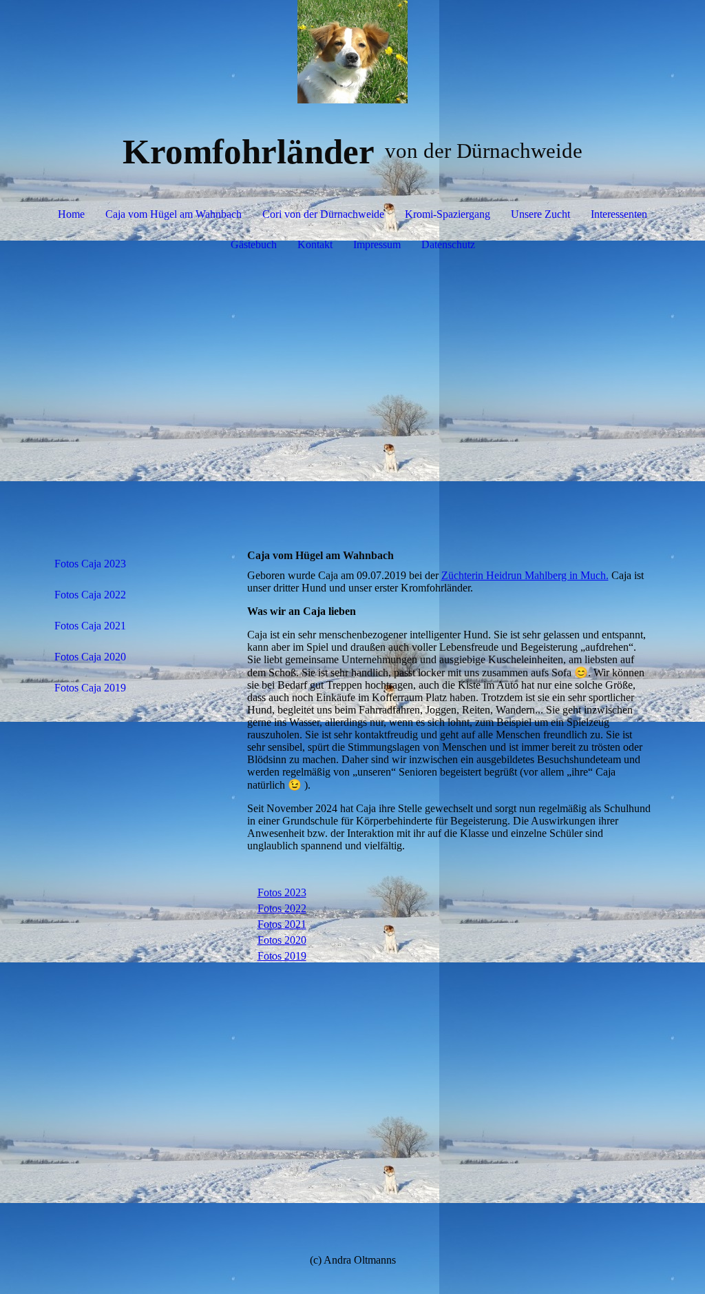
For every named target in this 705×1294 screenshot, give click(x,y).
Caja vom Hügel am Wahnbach (173, 214)
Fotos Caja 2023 (90, 563)
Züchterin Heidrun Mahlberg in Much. (525, 575)
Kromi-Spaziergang (447, 214)
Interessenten (619, 214)
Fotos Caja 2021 (90, 625)
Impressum (377, 244)
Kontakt (315, 244)
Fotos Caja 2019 (90, 688)
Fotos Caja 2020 (90, 657)
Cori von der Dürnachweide (323, 214)
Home (71, 214)
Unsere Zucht (540, 214)
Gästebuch (254, 244)
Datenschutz (448, 244)
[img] (353, 51)
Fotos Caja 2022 (90, 594)
